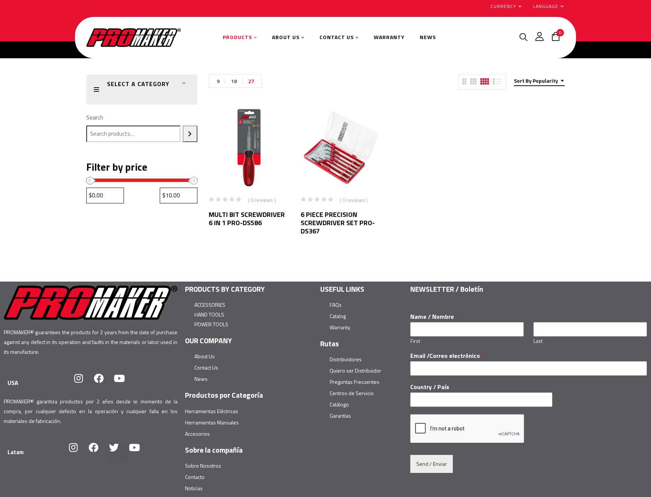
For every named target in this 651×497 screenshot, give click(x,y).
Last (537, 341)
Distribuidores (346, 359)
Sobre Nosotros (203, 466)
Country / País (429, 387)
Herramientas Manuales (212, 422)
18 (234, 81)
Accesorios (197, 434)
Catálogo (339, 404)
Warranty (340, 327)
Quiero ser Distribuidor (355, 370)
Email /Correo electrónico (447, 356)
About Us (204, 356)
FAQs (336, 305)
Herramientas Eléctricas (211, 411)
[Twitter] (118, 452)
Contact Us (206, 367)
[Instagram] (83, 383)
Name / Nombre (434, 317)
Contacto (195, 477)
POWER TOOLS (211, 324)
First (415, 341)
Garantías (340, 416)
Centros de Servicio (352, 393)
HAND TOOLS (209, 314)
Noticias (194, 488)
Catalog (338, 316)
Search (94, 117)
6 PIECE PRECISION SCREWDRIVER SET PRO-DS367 (338, 222)
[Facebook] (103, 383)
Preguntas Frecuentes (354, 382)
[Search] (190, 134)
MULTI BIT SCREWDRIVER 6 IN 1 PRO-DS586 (247, 218)
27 (251, 81)
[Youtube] (124, 383)
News (201, 379)
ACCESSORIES (209, 305)
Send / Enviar (431, 464)
